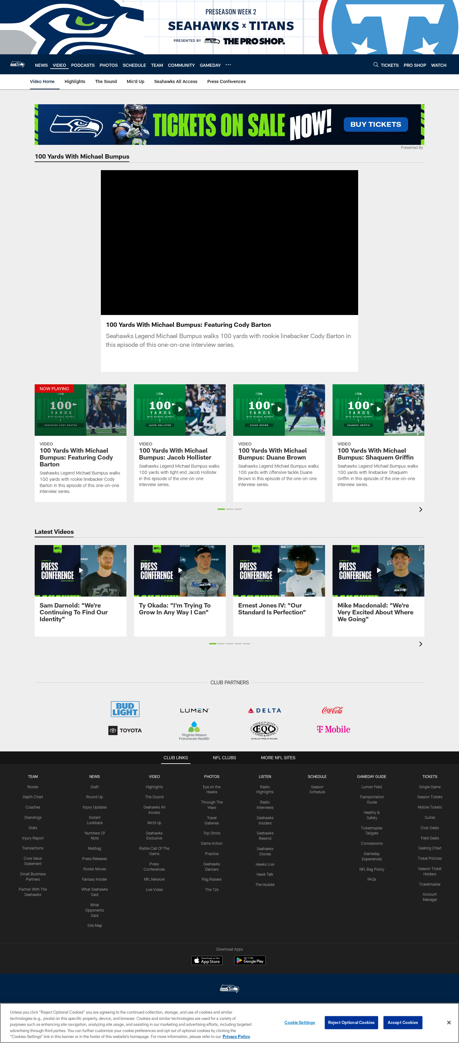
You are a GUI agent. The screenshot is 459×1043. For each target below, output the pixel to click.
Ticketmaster (430, 884)
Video (154, 776)
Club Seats (430, 827)
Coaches (33, 807)
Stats (32, 827)
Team (33, 776)
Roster (32, 787)
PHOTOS (212, 776)
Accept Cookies (403, 1022)
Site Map (94, 925)
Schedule (317, 776)
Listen (265, 776)
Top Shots (211, 833)
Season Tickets (429, 797)
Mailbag (94, 848)
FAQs (372, 879)
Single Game (430, 787)
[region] (229, 1023)
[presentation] (421, 510)
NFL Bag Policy (371, 869)
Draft (95, 787)
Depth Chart (33, 797)
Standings (33, 817)
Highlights (154, 787)
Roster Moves (94, 869)
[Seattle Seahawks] (229, 989)
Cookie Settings (299, 1022)
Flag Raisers (212, 879)
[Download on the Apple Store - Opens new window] (207, 961)
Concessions (372, 843)
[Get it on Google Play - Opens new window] (250, 963)
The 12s (212, 889)
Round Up (94, 797)
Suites (430, 817)
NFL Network (154, 879)
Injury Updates (95, 807)
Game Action (212, 843)
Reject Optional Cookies (351, 1022)
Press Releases (94, 858)
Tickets (429, 776)
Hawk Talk (265, 874)
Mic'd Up (154, 822)
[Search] (375, 64)
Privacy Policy (236, 1036)
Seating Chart (430, 848)
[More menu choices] (228, 64)
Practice (212, 853)
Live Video (154, 889)
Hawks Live (265, 864)
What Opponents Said (94, 910)
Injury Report (33, 838)
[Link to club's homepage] (17, 64)
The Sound (154, 797)
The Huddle (264, 884)
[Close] (449, 1023)
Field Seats (430, 838)
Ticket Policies (430, 858)
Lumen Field (372, 787)
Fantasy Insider (94, 879)
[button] (209, 242)
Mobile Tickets (430, 807)
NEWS (94, 776)
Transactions (32, 848)
